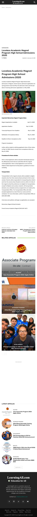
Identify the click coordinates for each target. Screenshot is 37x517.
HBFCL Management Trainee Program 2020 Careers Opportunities (27, 231)
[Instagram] (14, 501)
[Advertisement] (18, 27)
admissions (8, 7)
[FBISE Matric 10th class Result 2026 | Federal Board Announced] (7, 447)
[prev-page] (3, 354)
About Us (7, 510)
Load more (17, 467)
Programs (15, 512)
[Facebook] (9, 501)
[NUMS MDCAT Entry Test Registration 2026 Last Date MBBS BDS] (7, 459)
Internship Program (18, 307)
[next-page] (5, 354)
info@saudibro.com (22, 496)
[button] (3, 2)
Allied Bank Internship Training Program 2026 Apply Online (19, 310)
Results (15, 445)
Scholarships (18, 344)
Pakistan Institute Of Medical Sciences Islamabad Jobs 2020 (9, 231)
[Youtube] (28, 501)
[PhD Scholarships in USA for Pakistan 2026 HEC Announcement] (18, 332)
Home (3, 7)
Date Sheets (28, 512)
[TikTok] (18, 501)
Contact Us (13, 510)
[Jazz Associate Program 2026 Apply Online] (18, 259)
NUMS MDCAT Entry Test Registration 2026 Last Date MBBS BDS (23, 460)
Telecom (18, 272)
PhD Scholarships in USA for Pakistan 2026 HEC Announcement (18, 347)
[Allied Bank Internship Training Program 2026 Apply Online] (18, 295)
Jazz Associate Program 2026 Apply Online (18, 275)
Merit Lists (8, 512)
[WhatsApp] (23, 501)
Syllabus (21, 512)
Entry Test (28, 510)
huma (4, 57)
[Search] (34, 2)
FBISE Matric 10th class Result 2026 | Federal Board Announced (24, 448)
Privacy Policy (21, 510)
